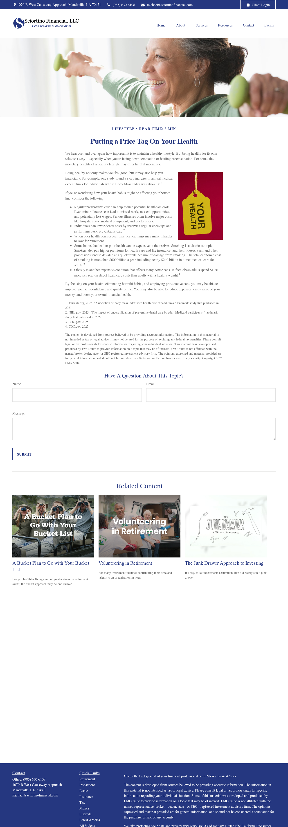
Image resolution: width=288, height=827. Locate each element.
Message (18, 413)
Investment (87, 784)
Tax (82, 802)
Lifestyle (85, 814)
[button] (160, 24)
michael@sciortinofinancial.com (170, 4)
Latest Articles (89, 819)
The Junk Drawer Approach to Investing (224, 562)
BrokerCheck (226, 776)
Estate (83, 790)
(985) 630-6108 (124, 4)
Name (16, 383)
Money (84, 808)
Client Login (261, 4)
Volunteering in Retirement (125, 562)
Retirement (87, 779)
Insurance (86, 796)
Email (150, 383)
